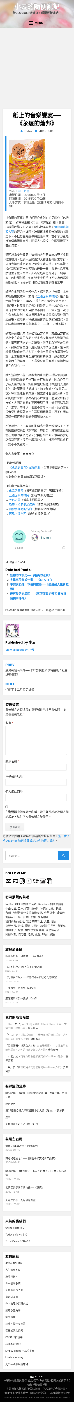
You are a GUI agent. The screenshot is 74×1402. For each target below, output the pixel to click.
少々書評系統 (12, 1283)
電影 (37, 934)
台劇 (8, 912)
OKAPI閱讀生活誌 (25, 904)
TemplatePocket (35, 1397)
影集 (33, 917)
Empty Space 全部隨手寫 (19, 1350)
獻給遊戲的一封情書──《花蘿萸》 (24, 956)
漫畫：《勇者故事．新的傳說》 (22, 1146)
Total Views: (12, 1241)
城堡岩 (61, 912)
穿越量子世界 (48, 925)
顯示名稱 (12, 761)
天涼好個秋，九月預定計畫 (20, 1200)
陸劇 (30, 934)
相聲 (35, 925)
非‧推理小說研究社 (16, 1303)
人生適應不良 (12, 1269)
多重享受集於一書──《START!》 (31, 580)
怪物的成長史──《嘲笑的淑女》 (30, 575)
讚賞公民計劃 (62, 1392)
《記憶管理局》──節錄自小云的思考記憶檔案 (31, 977)
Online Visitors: (14, 1227)
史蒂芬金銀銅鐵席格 (16, 1364)
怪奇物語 (43, 917)
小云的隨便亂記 (37, 6)
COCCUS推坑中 (14, 1337)
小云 (10, 1034)
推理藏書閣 (23, 610)
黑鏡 (52, 934)
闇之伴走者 (52, 930)
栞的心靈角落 (12, 1310)
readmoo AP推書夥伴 (16, 1392)
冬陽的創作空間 (14, 1290)
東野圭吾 (10, 925)
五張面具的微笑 (47, 296)
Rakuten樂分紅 (39, 1392)
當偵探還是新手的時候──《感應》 (24, 1187)
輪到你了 (10, 930)
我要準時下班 (34, 921)
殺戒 (20, 925)
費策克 (61, 925)
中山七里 (23, 191)
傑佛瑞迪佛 (32, 908)
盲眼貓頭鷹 (11, 1296)
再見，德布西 (17, 513)
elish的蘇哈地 (13, 1344)
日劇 (54, 921)
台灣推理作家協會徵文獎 (27, 912)
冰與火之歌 (47, 908)
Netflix (9, 904)
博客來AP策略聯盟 (29, 1388)
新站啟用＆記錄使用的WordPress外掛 (41, 1056)
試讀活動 (36, 610)
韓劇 (45, 934)
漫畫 (28, 925)
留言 (9, 723)
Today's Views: (14, 1234)
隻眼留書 (10, 1317)
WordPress (64, 1397)
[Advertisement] (37, 67)
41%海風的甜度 (13, 1263)
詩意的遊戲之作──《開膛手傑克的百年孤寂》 (31, 1158)
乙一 (20, 908)
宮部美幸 (10, 917)
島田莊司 (23, 917)
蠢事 (7, 1117)
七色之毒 (14, 500)
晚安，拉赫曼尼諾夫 (22, 504)
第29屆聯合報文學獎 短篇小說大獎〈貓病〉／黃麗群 (34, 1110)
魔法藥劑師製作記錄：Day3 (21, 998)
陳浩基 (22, 934)
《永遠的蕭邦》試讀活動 (25, 467)
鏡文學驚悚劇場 (34, 930)
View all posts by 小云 (19, 649)
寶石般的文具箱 (14, 1330)
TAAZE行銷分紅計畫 (53, 1388)
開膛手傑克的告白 (20, 509)
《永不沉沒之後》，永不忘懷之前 (23, 966)
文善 (46, 921)
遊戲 (20, 930)
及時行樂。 (11, 1276)
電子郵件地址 (15, 776)
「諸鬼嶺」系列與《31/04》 (21, 987)
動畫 (58, 908)
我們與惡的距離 (14, 921)
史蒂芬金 (49, 912)
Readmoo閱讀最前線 (51, 904)
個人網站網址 (14, 791)
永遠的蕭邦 (16, 490)
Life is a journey (14, 1357)
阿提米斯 (10, 934)
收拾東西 (10, 1103)
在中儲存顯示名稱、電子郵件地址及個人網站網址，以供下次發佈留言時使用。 (37, 814)
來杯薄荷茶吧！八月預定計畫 (21, 1124)
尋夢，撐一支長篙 (15, 1323)
